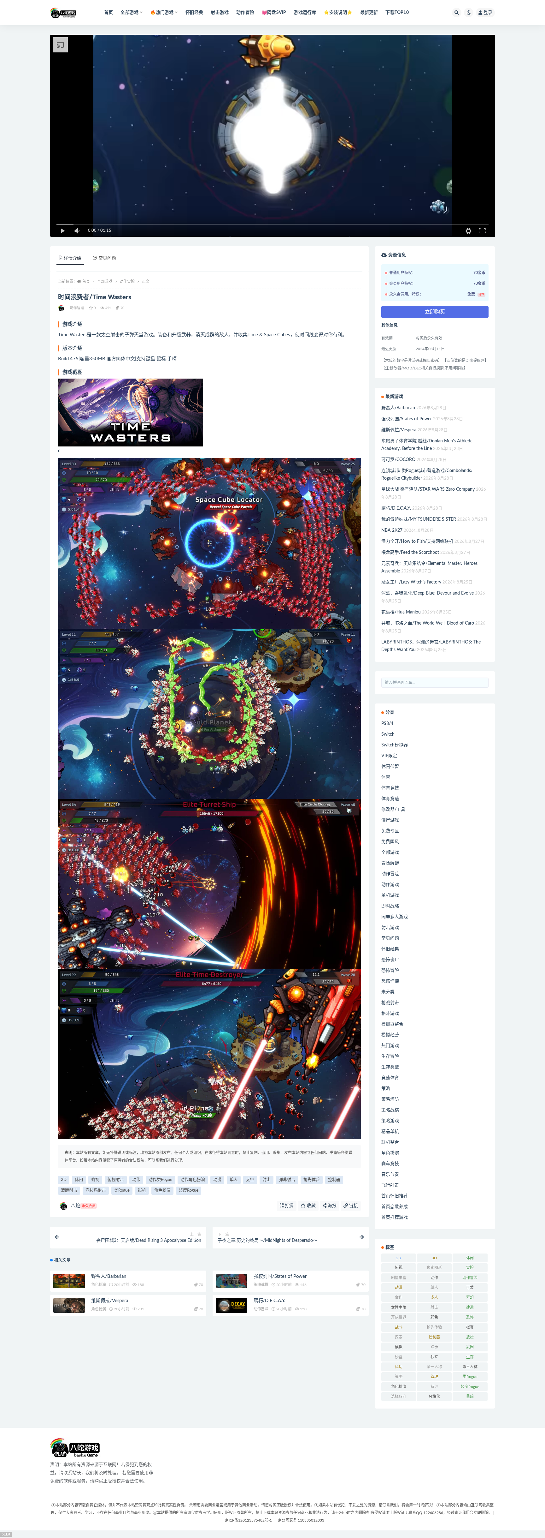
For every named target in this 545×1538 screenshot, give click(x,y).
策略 (385, 1088)
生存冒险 (390, 1056)
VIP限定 (389, 756)
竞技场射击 (95, 1190)
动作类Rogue (160, 1180)
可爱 (470, 1288)
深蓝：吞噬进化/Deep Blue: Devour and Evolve (427, 593)
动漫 (217, 1180)
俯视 (95, 1180)
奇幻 (470, 1297)
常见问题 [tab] (107, 258)
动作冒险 (245, 12)
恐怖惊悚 (390, 981)
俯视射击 (116, 1180)
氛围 (470, 1347)
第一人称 (434, 1367)
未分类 (388, 992)
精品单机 (390, 1131)
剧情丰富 (398, 1278)
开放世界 (398, 1317)
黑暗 (470, 1396)
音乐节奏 (390, 1174)
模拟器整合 (392, 1024)
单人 (234, 1180)
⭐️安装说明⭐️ (338, 12)
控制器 (334, 1180)
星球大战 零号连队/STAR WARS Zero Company (428, 489)
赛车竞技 (390, 1164)
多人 (434, 1297)
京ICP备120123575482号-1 (248, 1520)
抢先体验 (311, 1180)
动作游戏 (390, 885)
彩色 (434, 1317)
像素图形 (434, 1268)
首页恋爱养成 (394, 1207)
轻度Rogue (188, 1190)
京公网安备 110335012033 (301, 1520)
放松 (470, 1337)
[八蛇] (61, 308)
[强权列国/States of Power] (231, 1281)
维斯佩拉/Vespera (109, 1300)
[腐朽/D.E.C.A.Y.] (231, 1305)
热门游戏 (390, 1046)
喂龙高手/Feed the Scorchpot (410, 552)
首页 (108, 12)
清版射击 (69, 1190)
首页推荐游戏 (394, 1217)
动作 (136, 1180)
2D (64, 1180)
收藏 (311, 1206)
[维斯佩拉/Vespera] (69, 1305)
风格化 (434, 1396)
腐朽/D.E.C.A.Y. (269, 1300)
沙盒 (398, 1357)
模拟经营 (390, 1035)
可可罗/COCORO (398, 460)
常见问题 (390, 938)
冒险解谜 (390, 863)
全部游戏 (104, 282)
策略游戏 (390, 1121)
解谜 (434, 1387)
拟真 (470, 1327)
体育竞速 (390, 799)
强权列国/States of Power (280, 1276)
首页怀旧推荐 (394, 1196)
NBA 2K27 (391, 530)
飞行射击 (390, 1185)
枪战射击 (390, 1003)
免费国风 (390, 842)
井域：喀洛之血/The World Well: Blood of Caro (427, 623)
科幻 (398, 1367)
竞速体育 (390, 1078)
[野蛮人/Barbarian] (69, 1281)
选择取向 (398, 1396)
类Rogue (122, 1190)
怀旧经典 (194, 12)
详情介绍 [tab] (72, 258)
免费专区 (390, 831)
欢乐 (434, 1347)
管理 (434, 1377)
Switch (388, 734)
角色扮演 (162, 1190)
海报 (331, 1206)
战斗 (398, 1327)
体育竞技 (390, 788)
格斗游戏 (390, 1013)
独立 (434, 1357)
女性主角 (398, 1307)
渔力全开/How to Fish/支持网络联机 (417, 541)
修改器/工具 (393, 809)
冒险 (470, 1268)
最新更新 (369, 12)
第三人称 (470, 1367)
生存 (470, 1357)
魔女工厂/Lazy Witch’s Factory (411, 582)
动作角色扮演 (192, 1180)
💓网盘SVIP (274, 12)
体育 (385, 777)
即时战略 (390, 906)
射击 (266, 1180)
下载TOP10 (396, 12)
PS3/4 (387, 723)
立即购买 (435, 311)
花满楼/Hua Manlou (401, 612)
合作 (398, 1297)
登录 (487, 12)
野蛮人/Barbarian (108, 1276)
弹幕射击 (287, 1180)
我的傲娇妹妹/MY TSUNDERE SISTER (418, 519)
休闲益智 (390, 766)
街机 (142, 1190)
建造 (470, 1307)
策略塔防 (390, 1099)
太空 (250, 1180)
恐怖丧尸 (390, 960)
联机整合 (390, 1142)
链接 (353, 1206)
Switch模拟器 (394, 745)
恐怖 (470, 1317)
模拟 (398, 1347)
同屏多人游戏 (394, 917)
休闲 (79, 1180)
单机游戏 (390, 895)
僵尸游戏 (390, 820)
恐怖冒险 (390, 970)
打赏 (289, 1206)
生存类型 (390, 1067)
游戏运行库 (305, 12)
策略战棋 (261, 1285)
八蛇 (83, 1205)
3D (434, 1258)
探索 (398, 1337)
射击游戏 (220, 12)
